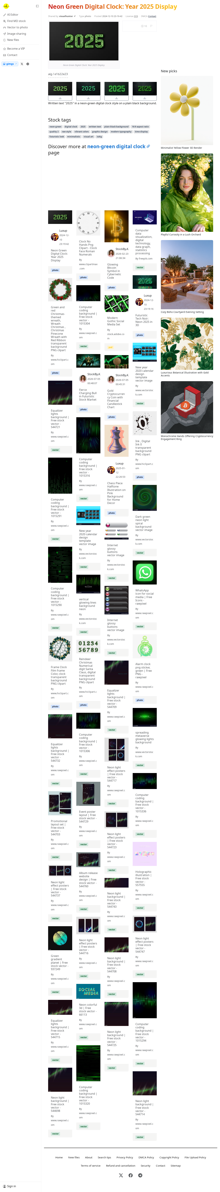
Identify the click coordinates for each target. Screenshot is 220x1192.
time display (141, 131)
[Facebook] (130, 1176)
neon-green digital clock (116, 146)
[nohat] (6, 6)
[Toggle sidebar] (37, 6)
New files (74, 1157)
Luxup (63, 230)
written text (95, 126)
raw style (66, 131)
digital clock (71, 126)
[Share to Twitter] (102, 57)
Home (59, 1157)
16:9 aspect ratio (140, 126)
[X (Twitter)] (22, 64)
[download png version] (60, 98)
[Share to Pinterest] (115, 57)
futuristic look (57, 136)
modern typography (121, 131)
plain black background (116, 126)
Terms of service (91, 1165)
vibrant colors (82, 131)
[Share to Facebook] (109, 57)
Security (145, 1165)
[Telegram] (27, 64)
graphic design (100, 131)
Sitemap (176, 1165)
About (88, 1157)
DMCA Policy (146, 1157)
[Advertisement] (102, 184)
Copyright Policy (169, 1157)
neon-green (55, 126)
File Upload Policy (195, 1157)
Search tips (104, 1157)
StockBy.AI (122, 249)
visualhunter (66, 16)
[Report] (151, 26)
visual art (88, 136)
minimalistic (73, 136)
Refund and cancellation (120, 1165)
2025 (83, 126)
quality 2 (54, 131)
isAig (99, 136)
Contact (152, 16)
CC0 (136, 16)
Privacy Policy (125, 1157)
